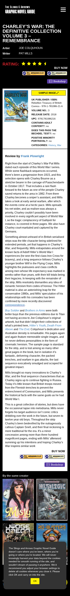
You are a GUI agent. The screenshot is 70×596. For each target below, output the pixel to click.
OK (35, 581)
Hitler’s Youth (37, 325)
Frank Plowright (32, 156)
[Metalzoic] (52, 500)
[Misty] (18, 500)
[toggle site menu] (63, 9)
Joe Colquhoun (31, 48)
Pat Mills (25, 53)
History (52, 145)
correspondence (15, 304)
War (59, 145)
